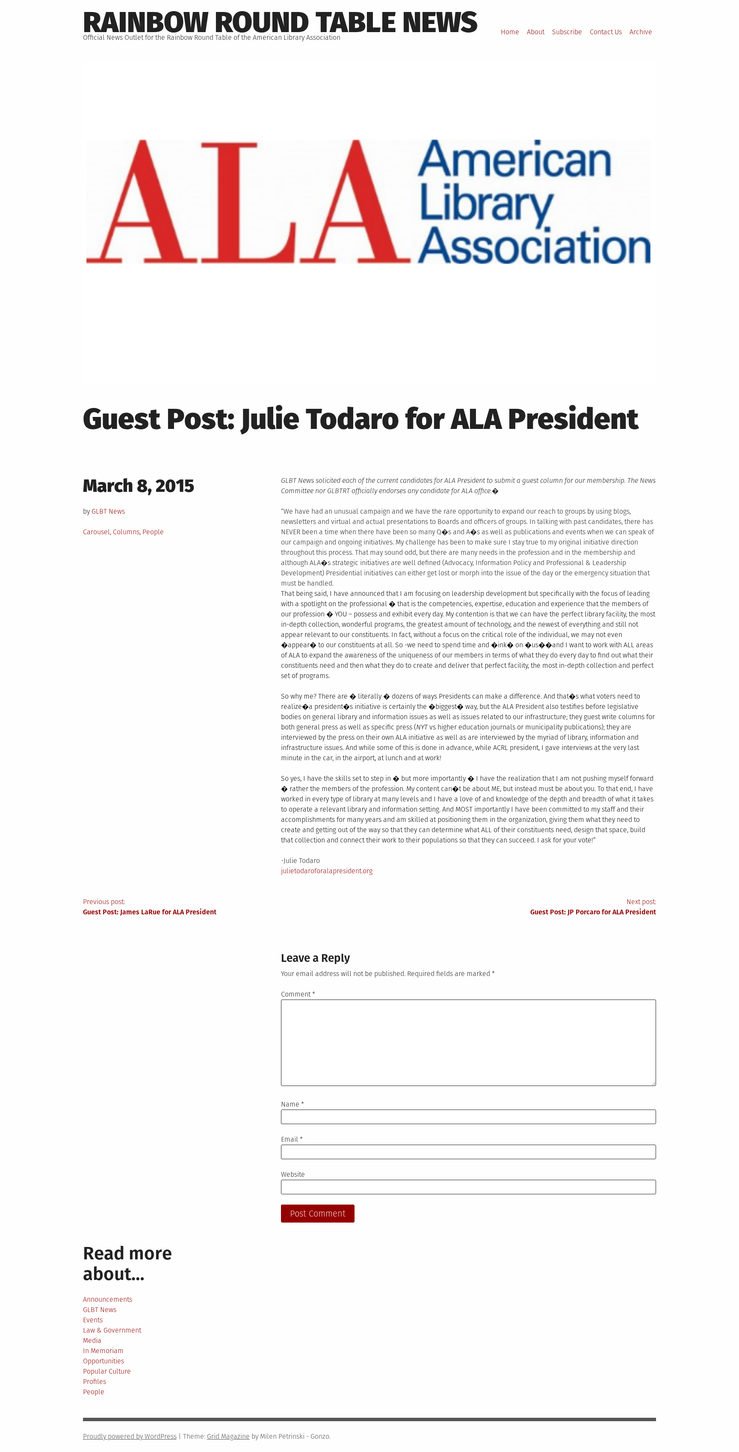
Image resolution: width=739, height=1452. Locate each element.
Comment (298, 994)
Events (93, 1320)
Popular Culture (107, 1371)
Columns (126, 532)
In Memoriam (103, 1351)
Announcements (107, 1299)
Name (292, 1104)
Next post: (593, 907)
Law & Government (112, 1330)
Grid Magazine (228, 1436)
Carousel (96, 532)
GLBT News (108, 511)
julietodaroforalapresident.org (326, 871)
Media (92, 1340)
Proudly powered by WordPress (130, 1436)
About (535, 32)
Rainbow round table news (280, 22)
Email (292, 1139)
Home (510, 32)
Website (293, 1174)
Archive (641, 32)
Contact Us (606, 32)
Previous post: (149, 907)
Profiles (94, 1382)
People (153, 532)
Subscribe (567, 32)
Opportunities (103, 1361)
